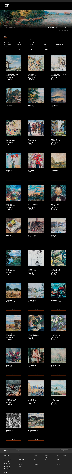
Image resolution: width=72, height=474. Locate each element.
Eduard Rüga (45, 40)
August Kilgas (19, 40)
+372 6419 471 (8, 468)
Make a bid (13, 82)
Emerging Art (21, 461)
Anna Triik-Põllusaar (46, 49)
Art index (58, 464)
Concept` (46, 461)
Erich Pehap (32, 47)
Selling (57, 4)
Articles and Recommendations (23, 467)
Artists (18, 7)
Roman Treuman (45, 47)
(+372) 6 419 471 (15, 0)
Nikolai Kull (19, 44)
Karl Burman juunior (7, 42)
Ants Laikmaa (19, 49)
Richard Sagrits (45, 42)
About (58, 461)
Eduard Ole (32, 46)
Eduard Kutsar (19, 46)
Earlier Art (20, 462)
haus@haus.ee (8, 466)
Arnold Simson (45, 46)
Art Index (62, 4)
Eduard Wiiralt (58, 46)
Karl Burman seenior (7, 44)
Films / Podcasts (36, 462)
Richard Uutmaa (58, 39)
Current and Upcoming (48, 457)
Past (34, 459)
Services (41, 7)
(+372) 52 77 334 (20, 0)
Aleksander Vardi (58, 42)
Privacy (58, 462)
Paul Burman (6, 40)
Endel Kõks (19, 47)
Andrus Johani (19, 39)
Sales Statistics (36, 461)
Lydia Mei (31, 39)
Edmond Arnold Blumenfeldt (9, 39)
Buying (52, 4)
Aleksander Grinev (7, 49)
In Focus (20, 457)
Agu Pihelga (32, 49)
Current (35, 457)
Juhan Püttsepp (45, 39)
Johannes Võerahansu (59, 44)
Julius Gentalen (6, 47)
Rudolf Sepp (45, 44)
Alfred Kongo (19, 42)
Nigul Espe (6, 46)
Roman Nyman (32, 44)
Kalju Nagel (32, 42)
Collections (35, 7)
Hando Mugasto (32, 40)
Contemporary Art (21, 459)
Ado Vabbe (57, 40)
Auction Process (36, 464)
